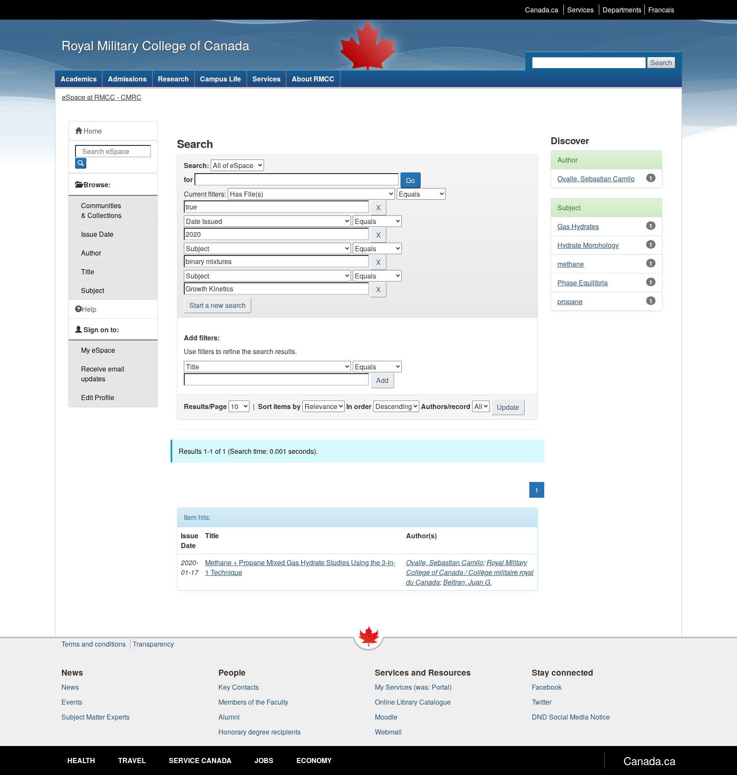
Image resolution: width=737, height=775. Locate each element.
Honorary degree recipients (259, 732)
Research (173, 79)
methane (570, 264)
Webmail (388, 732)
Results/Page (205, 406)
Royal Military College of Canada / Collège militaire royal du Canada (470, 572)
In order (358, 406)
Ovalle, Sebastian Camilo (444, 562)
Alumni (229, 717)
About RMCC (313, 79)
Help (89, 309)
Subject (92, 290)
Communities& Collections (101, 210)
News (70, 687)
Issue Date (97, 234)
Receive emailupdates (103, 373)
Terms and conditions (93, 644)
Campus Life (220, 79)
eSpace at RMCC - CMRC (102, 97)
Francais (661, 10)
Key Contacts (238, 687)
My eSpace (98, 350)
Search (661, 62)
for (188, 179)
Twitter (541, 702)
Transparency (153, 644)
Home (92, 131)
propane (570, 301)
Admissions (127, 79)
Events (71, 702)
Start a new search (217, 305)
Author (91, 253)
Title (87, 271)
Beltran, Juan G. (467, 582)
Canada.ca (541, 10)
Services (580, 10)
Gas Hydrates (578, 226)
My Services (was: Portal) (413, 687)
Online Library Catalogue (413, 702)
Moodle (386, 717)
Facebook (547, 687)
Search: (196, 165)
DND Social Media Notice (571, 717)
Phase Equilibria (582, 282)
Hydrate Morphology (588, 245)
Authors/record (445, 406)
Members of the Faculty (253, 702)
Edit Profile (97, 397)
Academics (79, 79)
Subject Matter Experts (95, 717)
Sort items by (279, 406)
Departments (622, 10)
